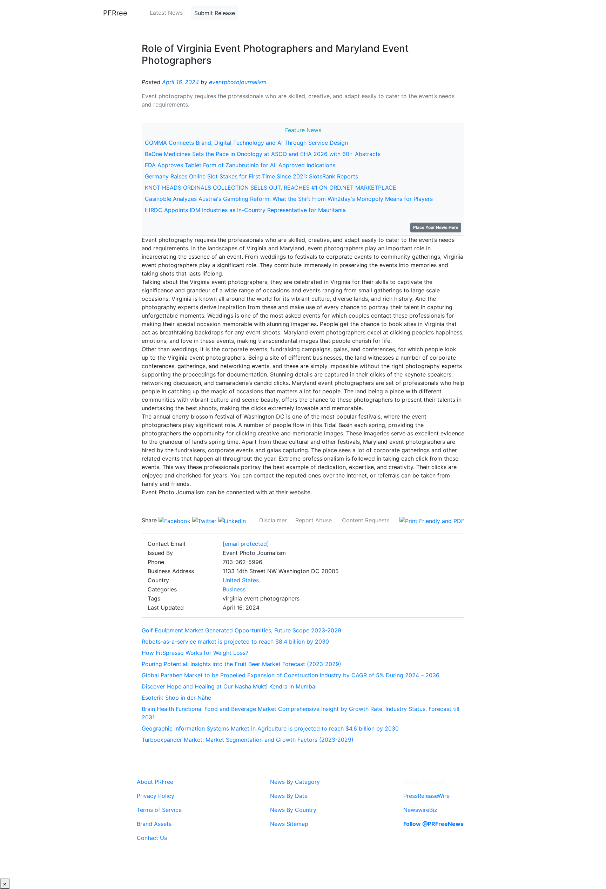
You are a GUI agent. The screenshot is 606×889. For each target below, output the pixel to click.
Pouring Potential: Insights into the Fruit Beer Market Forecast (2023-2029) (241, 663)
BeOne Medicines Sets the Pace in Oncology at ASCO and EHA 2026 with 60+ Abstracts (263, 153)
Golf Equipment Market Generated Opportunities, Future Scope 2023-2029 (241, 630)
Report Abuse (313, 520)
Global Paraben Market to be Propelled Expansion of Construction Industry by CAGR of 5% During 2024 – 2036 (290, 675)
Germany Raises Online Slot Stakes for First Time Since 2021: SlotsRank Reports (251, 176)
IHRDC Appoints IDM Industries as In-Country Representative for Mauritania (245, 209)
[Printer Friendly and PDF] (431, 520)
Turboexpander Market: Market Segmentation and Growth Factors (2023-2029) (248, 739)
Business (234, 589)
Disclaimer (273, 520)
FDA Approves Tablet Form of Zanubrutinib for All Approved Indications (240, 165)
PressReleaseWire (426, 795)
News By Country (293, 809)
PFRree (115, 13)
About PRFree (155, 781)
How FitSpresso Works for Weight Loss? (195, 652)
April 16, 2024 (180, 82)
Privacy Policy (155, 795)
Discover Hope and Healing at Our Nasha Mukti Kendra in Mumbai (229, 686)
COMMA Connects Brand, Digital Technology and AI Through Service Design (246, 142)
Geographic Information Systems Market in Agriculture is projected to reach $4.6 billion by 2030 (270, 728)
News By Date (289, 795)
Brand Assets (154, 823)
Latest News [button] (166, 12)
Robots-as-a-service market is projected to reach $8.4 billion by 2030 (235, 641)
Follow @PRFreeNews (433, 823)
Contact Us (152, 837)
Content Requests (365, 520)
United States (241, 580)
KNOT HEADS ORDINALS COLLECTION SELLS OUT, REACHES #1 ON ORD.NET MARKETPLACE (270, 187)
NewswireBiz (420, 809)
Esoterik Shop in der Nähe (176, 697)
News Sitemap (289, 823)
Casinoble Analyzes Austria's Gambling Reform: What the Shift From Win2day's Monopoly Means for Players (289, 198)
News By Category (295, 781)
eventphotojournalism (238, 82)
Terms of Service (159, 809)
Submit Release (214, 12)
